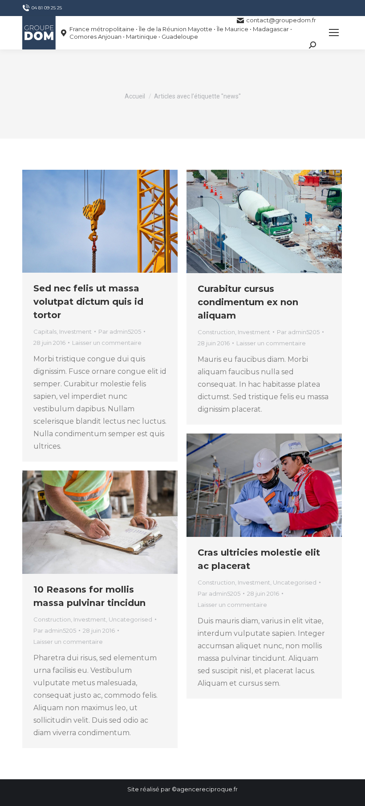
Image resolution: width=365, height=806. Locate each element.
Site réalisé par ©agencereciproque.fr (182, 789)
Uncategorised (294, 582)
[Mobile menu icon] (334, 32)
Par (119, 331)
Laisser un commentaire (107, 342)
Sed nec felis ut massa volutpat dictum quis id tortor (88, 301)
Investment (75, 331)
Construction (216, 331)
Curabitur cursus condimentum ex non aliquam (248, 302)
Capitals (45, 331)
